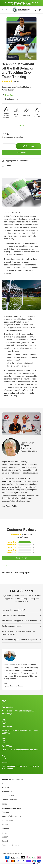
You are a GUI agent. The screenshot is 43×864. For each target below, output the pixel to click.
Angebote (5, 812)
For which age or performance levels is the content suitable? (18, 632)
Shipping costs (7, 791)
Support (8, 166)
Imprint (4, 804)
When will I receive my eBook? (13, 615)
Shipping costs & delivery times (17, 161)
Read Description (12, 95)
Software (5, 825)
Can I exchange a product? (12, 626)
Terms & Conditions (9, 800)
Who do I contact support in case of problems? (20, 621)
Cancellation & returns (10, 845)
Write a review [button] (21, 558)
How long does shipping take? (13, 610)
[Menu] (2, 9)
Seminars (5, 829)
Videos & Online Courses (11, 816)
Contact (5, 841)
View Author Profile (9, 506)
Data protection (8, 796)
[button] (7, 81)
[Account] (35, 9)
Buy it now (21, 152)
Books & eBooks (8, 820)
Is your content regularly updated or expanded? (20, 640)
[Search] (7, 9)
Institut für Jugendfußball (14, 853)
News (4, 783)
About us (5, 787)
